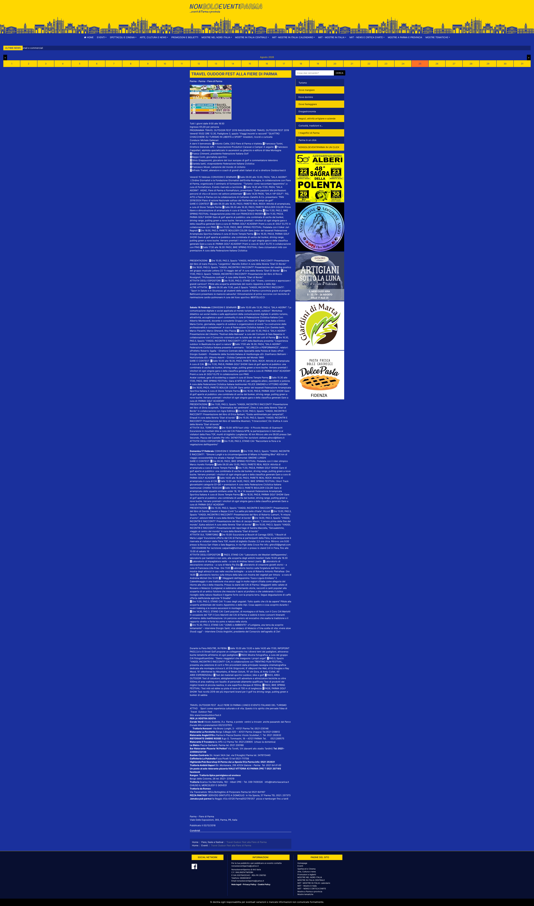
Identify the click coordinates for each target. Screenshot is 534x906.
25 (420, 63)
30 (505, 63)
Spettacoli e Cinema (306, 869)
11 (182, 63)
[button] (101, 37)
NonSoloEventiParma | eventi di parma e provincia (227, 8)
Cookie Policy (264, 884)
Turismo (303, 82)
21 (352, 63)
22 (369, 63)
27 (454, 63)
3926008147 (245, 878)
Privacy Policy (249, 884)
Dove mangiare (307, 90)
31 (522, 63)
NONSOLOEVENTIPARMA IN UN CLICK (318, 147)
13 (216, 63)
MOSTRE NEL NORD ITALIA (309, 877)
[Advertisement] (306, 11)
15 (250, 63)
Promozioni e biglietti (184, 37)
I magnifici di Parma (309, 132)
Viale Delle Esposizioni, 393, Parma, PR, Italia (213, 819)
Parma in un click (308, 140)
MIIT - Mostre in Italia (307, 886)
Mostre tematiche (305, 894)
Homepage (302, 863)
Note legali (236, 884)
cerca (339, 73)
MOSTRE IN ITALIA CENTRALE (311, 880)
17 (284, 63)
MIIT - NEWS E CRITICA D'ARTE (311, 888)
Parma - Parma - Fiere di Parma (206, 81)
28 (471, 63)
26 (437, 63)
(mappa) (257, 731)
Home (90, 37)
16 (267, 63)
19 (318, 63)
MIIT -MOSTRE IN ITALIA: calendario (313, 883)
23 (386, 63)
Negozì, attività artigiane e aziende (316, 118)
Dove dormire (305, 97)
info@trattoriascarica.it (277, 782)
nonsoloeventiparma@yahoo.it (245, 866)
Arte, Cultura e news (306, 871)
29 (488, 63)
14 (233, 63)
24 (403, 63)
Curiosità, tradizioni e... (311, 125)
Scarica (204, 782)
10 (165, 63)
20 (334, 63)
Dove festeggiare (308, 104)
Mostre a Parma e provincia (405, 37)
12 (199, 63)
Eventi (300, 866)
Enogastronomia (307, 111)
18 (301, 63)
